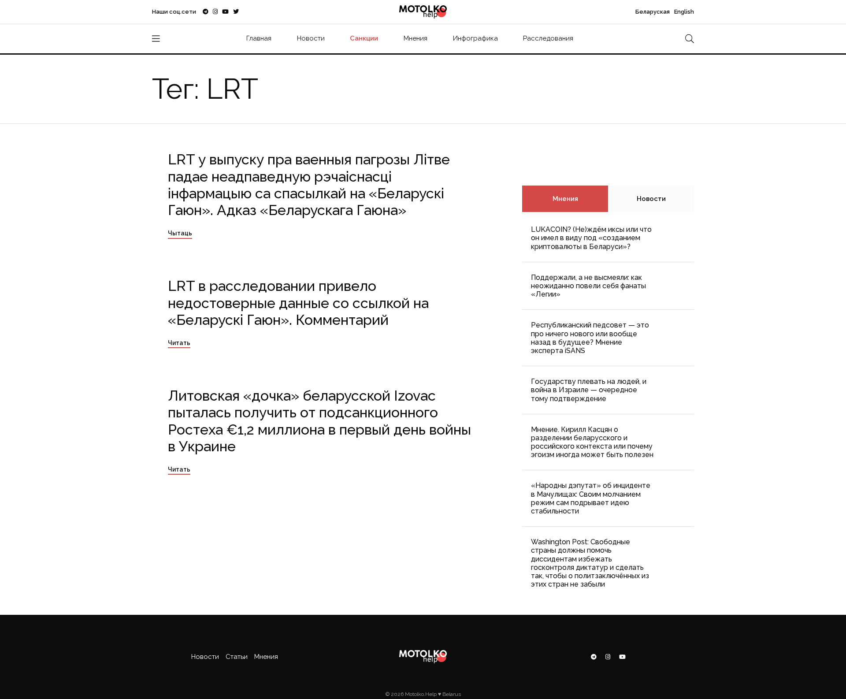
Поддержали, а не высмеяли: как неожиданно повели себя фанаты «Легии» (588, 285)
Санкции (364, 38)
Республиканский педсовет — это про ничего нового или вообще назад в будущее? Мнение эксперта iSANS (590, 338)
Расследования (548, 38)
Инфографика (475, 38)
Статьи (237, 657)
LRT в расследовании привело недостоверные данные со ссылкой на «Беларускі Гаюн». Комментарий (298, 303)
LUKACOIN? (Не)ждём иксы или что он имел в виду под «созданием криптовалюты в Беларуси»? (591, 237)
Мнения (415, 38)
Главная (258, 38)
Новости (311, 38)
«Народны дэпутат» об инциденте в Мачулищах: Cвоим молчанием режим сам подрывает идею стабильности (590, 498)
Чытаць (180, 233)
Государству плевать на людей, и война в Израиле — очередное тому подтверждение (588, 389)
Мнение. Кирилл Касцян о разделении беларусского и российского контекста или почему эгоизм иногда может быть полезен (592, 442)
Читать (179, 342)
